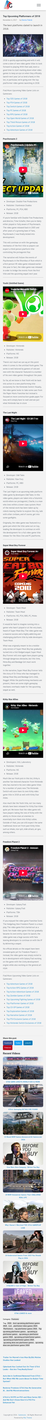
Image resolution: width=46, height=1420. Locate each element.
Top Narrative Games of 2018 (19, 1015)
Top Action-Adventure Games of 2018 (22, 991)
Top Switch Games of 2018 (18, 106)
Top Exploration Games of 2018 (20, 1011)
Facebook (8, 1043)
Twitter (18, 1043)
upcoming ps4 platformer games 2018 (18, 1340)
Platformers (8, 1329)
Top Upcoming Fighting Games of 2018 (23, 999)
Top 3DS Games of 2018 (16, 98)
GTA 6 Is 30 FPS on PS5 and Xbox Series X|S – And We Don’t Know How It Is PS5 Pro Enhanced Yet (22, 1400)
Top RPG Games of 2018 (16, 114)
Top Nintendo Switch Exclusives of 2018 (23, 1023)
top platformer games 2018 (26, 1329)
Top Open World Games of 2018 (20, 118)
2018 (9, 1323)
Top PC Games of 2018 (16, 110)
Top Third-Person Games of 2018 (20, 122)
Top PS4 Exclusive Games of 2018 (21, 1019)
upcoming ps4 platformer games (27, 1337)
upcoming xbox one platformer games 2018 (23, 1343)
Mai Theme (27, 1418)
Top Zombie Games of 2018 (18, 995)
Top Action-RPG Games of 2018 (20, 987)
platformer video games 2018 (25, 1326)
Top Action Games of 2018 (17, 126)
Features (15, 1319)
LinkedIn (28, 1043)
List (10, 1326)
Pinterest (7, 1047)
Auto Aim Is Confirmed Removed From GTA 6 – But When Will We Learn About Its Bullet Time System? (23, 1379)
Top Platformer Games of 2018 (20, 1003)
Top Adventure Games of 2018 (19, 130)
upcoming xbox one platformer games (18, 1342)
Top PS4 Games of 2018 (16, 102)
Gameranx (22, 1415)
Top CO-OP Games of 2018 (17, 1007)
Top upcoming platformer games (22, 1330)
